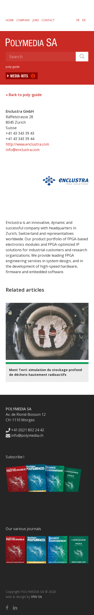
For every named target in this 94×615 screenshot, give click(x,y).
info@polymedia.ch (27, 435)
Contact (48, 20)
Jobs (36, 20)
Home (10, 20)
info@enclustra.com (22, 149)
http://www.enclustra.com (27, 144)
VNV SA (36, 596)
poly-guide (13, 67)
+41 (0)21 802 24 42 (27, 429)
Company (23, 20)
